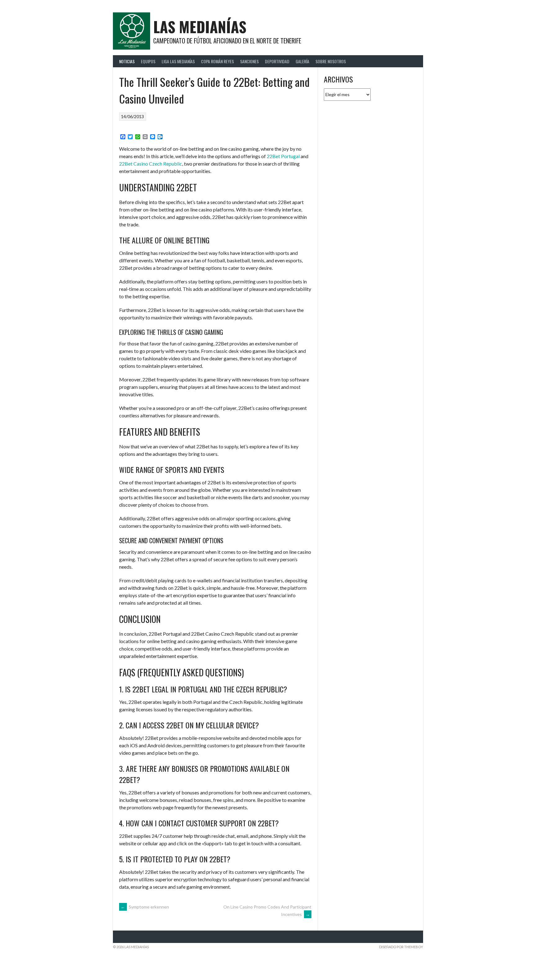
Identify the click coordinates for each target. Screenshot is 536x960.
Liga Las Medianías (178, 61)
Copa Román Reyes (217, 61)
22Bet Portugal (283, 156)
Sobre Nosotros (330, 61)
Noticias (127, 61)
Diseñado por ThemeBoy (401, 947)
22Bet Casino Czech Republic (150, 164)
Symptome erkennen (145, 906)
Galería (302, 61)
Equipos (148, 61)
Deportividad (277, 61)
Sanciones (249, 61)
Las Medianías (199, 27)
